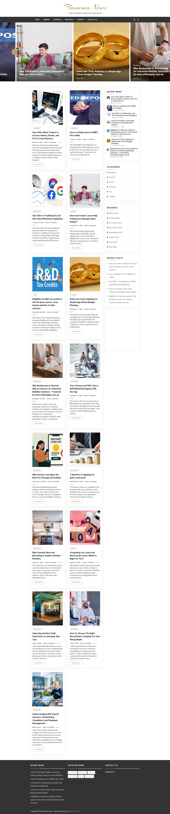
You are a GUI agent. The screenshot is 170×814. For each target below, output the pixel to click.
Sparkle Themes (74, 811)
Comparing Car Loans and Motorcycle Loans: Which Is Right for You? (83, 555)
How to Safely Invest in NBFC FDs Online (122, 275)
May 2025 (113, 247)
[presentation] (14, 52)
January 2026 (114, 218)
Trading (80, 19)
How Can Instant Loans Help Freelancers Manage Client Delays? (25, 73)
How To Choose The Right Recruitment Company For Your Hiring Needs (85, 636)
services (37, 211)
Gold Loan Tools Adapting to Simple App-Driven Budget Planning (82, 73)
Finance (74, 128)
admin (60, 142)
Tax (35, 295)
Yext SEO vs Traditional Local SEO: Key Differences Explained (124, 114)
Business (57, 19)
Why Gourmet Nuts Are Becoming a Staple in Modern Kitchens (46, 555)
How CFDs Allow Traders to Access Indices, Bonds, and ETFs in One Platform (45, 135)
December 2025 (115, 223)
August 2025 (114, 237)
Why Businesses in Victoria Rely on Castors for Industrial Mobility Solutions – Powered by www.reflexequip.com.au (141, 71)
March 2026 (113, 213)
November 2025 (115, 228)
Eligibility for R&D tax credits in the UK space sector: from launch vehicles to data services (123, 132)
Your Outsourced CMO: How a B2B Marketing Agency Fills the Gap (84, 388)
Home (37, 19)
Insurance (69, 19)
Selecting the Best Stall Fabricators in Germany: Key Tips (46, 636)
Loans (5, 68)
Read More (7, 78)
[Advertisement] (124, 331)
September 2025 (115, 232)
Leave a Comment (50, 142)
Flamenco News (85, 7)
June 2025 (113, 242)
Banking (46, 19)
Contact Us (92, 19)
